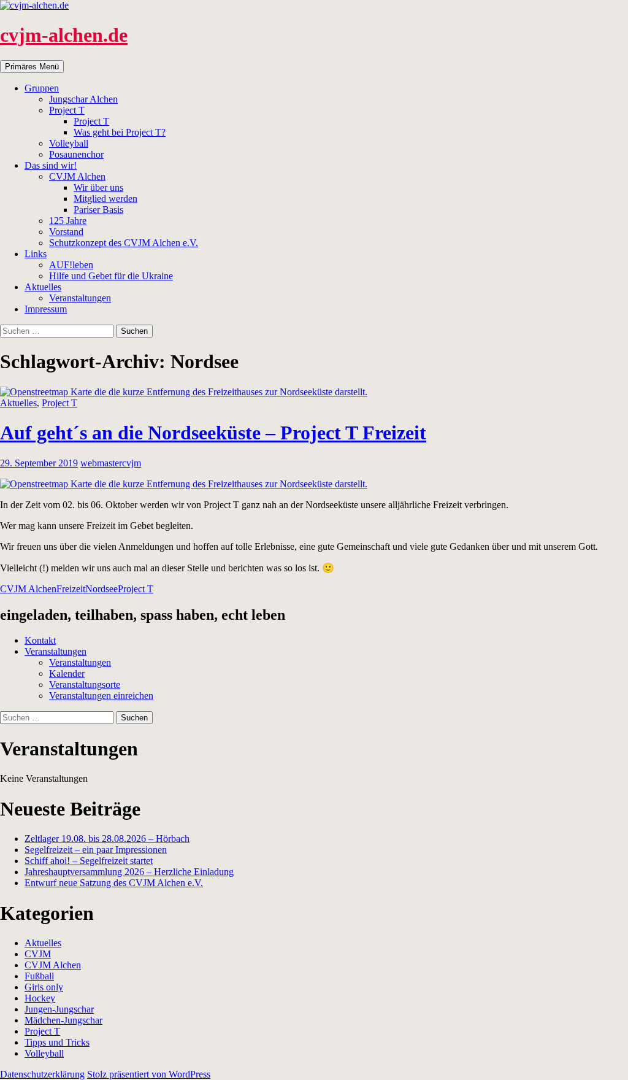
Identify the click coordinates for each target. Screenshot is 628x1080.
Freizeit (70, 589)
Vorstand (66, 231)
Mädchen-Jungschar (63, 1020)
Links (36, 254)
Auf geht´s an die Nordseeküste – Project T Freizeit (213, 433)
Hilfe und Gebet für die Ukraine (111, 276)
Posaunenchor (76, 154)
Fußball (39, 976)
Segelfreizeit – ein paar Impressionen (96, 849)
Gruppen (42, 88)
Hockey (40, 998)
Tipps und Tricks (57, 1042)
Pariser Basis (98, 209)
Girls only (44, 987)
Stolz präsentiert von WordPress (148, 1074)
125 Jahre (67, 220)
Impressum (46, 309)
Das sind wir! (51, 165)
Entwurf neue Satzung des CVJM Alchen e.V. (114, 883)
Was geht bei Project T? (120, 132)
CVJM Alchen (77, 176)
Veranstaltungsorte (84, 684)
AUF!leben (71, 265)
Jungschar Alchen (83, 99)
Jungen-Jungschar (59, 1009)
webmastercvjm (110, 463)
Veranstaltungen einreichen (101, 695)
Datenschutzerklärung (42, 1074)
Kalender (67, 673)
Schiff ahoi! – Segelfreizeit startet (89, 860)
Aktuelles (43, 287)
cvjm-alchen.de (64, 35)
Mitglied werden (105, 198)
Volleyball (68, 143)
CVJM (38, 954)
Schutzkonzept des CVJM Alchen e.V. (123, 242)
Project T (67, 110)
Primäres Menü (32, 66)
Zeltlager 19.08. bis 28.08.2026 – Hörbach (107, 838)
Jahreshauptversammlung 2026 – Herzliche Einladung (129, 871)
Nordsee (101, 589)
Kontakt (40, 640)
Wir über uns (98, 187)
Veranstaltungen (80, 298)
